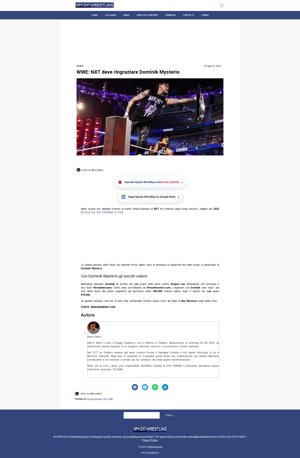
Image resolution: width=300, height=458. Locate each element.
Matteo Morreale (155, 447)
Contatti (188, 15)
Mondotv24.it (153, 453)
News (126, 15)
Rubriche (171, 15)
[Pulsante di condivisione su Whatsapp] (155, 387)
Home (95, 15)
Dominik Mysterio (94, 399)
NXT (105, 399)
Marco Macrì (94, 336)
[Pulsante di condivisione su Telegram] (165, 387)
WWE (110, 399)
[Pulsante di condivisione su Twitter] (145, 387)
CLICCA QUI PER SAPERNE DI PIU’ (102, 212)
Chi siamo (110, 15)
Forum (205, 15)
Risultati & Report (147, 15)
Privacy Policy (150, 440)
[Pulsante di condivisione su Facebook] (135, 387)
